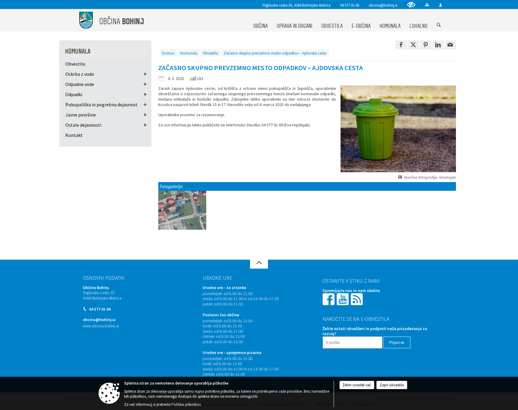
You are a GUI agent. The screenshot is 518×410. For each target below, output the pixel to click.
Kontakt (74, 135)
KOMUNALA (78, 51)
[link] (401, 44)
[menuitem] (260, 20)
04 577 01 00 (349, 5)
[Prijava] (440, 5)
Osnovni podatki (104, 278)
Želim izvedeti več (357, 385)
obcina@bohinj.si (383, 5)
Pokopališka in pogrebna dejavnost (101, 105)
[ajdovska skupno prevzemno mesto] (182, 210)
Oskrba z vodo (79, 74)
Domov (168, 53)
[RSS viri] (357, 298)
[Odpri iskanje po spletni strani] (439, 25)
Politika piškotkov (186, 404)
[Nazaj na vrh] (259, 264)
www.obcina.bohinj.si (101, 326)
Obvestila (210, 53)
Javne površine (80, 115)
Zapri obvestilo (392, 385)
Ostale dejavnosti (83, 125)
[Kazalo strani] (427, 5)
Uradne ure (217, 278)
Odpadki (73, 94)
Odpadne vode (79, 84)
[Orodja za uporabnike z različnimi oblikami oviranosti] (411, 4)
